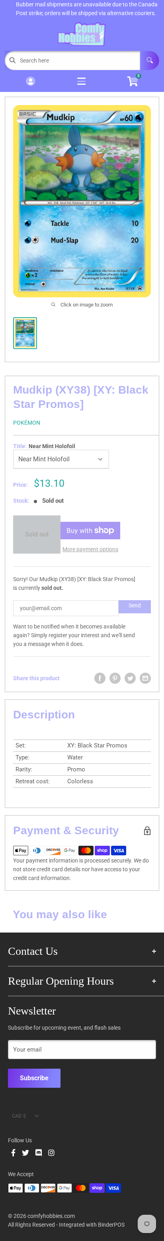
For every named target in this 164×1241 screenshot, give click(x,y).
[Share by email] (145, 678)
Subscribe (34, 1078)
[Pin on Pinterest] (115, 678)
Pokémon (26, 423)
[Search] (149, 60)
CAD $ (19, 1116)
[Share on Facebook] (99, 678)
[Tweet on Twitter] (130, 678)
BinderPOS (111, 1224)
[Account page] (30, 81)
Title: (44, 446)
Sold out (37, 534)
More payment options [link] (90, 549)
